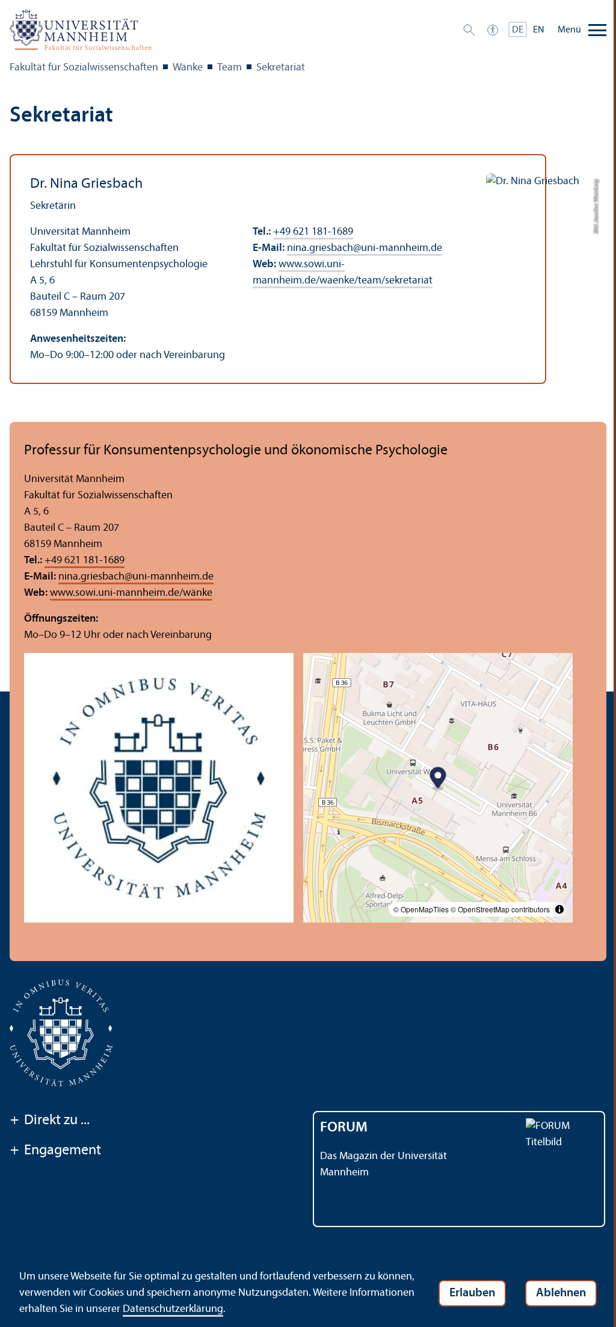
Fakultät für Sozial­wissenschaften (84, 67)
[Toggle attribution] (559, 909)
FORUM (344, 1128)
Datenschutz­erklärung (173, 1309)
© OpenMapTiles (421, 909)
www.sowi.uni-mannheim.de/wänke (131, 593)
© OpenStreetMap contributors (500, 909)
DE (517, 30)
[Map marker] (438, 779)
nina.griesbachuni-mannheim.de (364, 248)
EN (538, 30)
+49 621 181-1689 (313, 232)
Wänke (188, 67)
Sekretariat (280, 67)
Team (229, 67)
